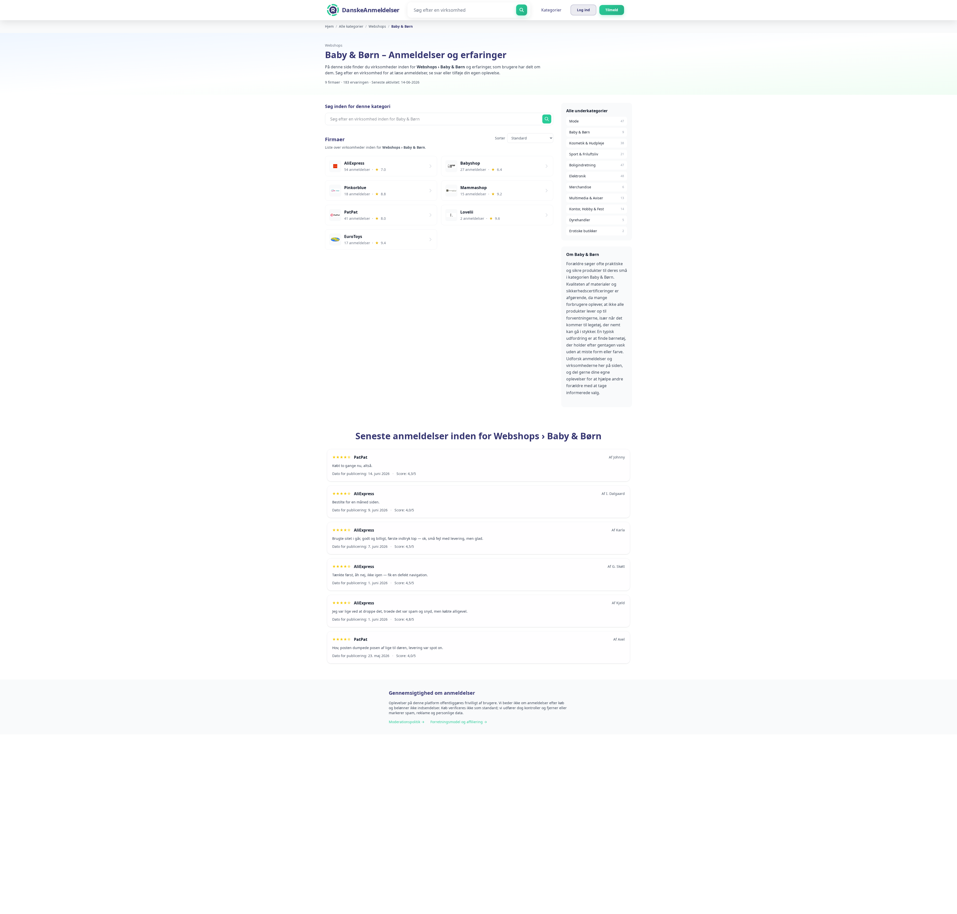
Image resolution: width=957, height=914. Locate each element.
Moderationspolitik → (406, 721)
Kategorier (551, 10)
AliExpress (364, 493)
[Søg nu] (546, 118)
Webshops (333, 45)
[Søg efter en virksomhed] (521, 9)
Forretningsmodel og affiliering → (458, 721)
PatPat (360, 457)
